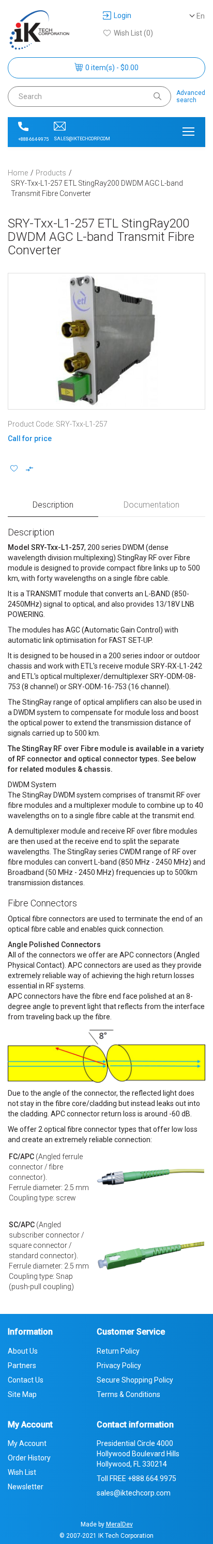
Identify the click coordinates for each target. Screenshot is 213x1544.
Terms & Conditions (128, 1394)
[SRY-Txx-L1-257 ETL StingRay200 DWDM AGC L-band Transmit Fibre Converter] (106, 341)
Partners (22, 1365)
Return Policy (118, 1351)
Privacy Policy (119, 1365)
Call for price (30, 438)
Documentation (151, 505)
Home (18, 173)
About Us (23, 1351)
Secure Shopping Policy (135, 1380)
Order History (29, 1458)
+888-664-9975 (33, 139)
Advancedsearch (190, 96)
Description (53, 505)
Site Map (22, 1394)
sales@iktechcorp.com (82, 138)
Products (51, 173)
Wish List (22, 1472)
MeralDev (119, 1524)
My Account (27, 1443)
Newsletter (25, 1487)
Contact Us (25, 1380)
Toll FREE (136, 1478)
